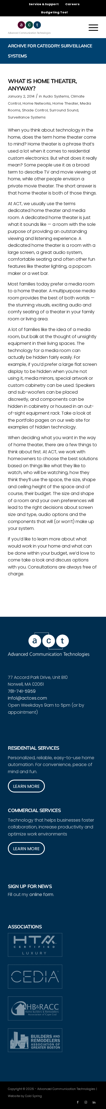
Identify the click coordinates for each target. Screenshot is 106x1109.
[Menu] (90, 27)
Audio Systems (56, 96)
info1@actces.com (27, 698)
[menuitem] (44, 4)
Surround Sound (63, 110)
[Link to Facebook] (78, 1102)
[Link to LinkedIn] (94, 1102)
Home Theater (65, 103)
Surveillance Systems (27, 117)
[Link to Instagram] (86, 1102)
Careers (72, 4)
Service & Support (44, 4)
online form (41, 894)
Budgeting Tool (54, 12)
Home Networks (37, 103)
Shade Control (35, 110)
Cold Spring (33, 1096)
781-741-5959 (22, 691)
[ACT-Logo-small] (44, 27)
